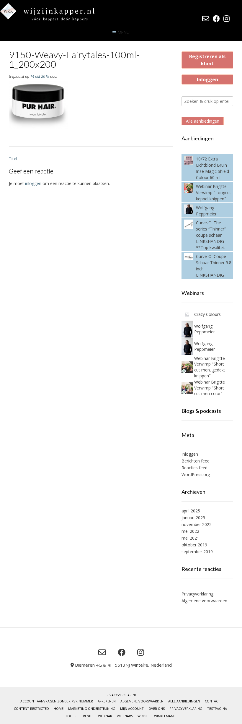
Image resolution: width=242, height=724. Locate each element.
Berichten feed (196, 461)
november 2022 (197, 524)
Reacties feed (194, 467)
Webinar (105, 716)
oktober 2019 (194, 545)
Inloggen (207, 79)
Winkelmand (165, 716)
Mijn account (132, 708)
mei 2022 (190, 531)
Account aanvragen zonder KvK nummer (56, 701)
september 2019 (197, 551)
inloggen (33, 183)
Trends (87, 716)
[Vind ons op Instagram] (226, 19)
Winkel (143, 716)
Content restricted (31, 708)
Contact (212, 701)
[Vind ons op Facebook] (216, 19)
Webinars (125, 716)
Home (58, 708)
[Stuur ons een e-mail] (205, 19)
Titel (13, 158)
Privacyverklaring (197, 594)
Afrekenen (107, 701)
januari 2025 (193, 517)
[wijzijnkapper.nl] (59, 12)
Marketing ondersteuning (91, 708)
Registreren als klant (207, 60)
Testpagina (217, 708)
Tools (70, 716)
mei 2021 (190, 538)
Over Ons (156, 708)
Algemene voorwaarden (204, 600)
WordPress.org (196, 474)
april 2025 (191, 511)
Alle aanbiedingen (202, 121)
